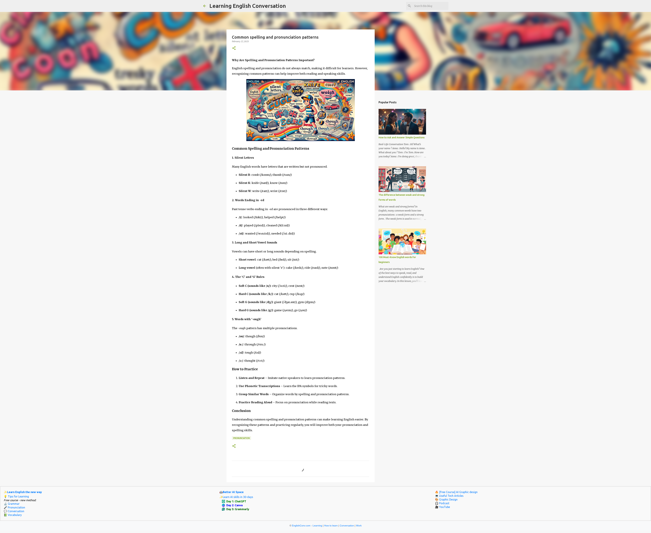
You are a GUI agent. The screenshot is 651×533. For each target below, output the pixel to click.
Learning (317, 525)
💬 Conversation (14, 511)
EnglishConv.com (301, 525)
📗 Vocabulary (13, 514)
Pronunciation (241, 438)
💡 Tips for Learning (16, 496)
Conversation (347, 525)
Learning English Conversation (247, 6)
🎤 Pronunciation (14, 507)
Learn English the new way (24, 492)
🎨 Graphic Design (446, 499)
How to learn (331, 525)
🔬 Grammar (11, 503)
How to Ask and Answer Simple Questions (402, 137)
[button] (234, 48)
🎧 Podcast (442, 503)
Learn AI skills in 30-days (238, 496)
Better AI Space (233, 492)
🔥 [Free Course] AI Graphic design (456, 492)
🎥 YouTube (442, 506)
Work (359, 525)
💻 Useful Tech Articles (449, 495)
